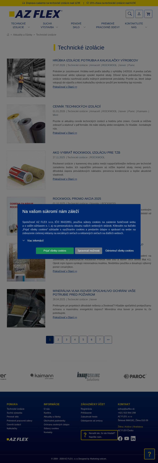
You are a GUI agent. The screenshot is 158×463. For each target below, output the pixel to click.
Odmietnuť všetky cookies (119, 250)
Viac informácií (35, 240)
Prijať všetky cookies (55, 250)
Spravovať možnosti (89, 250)
